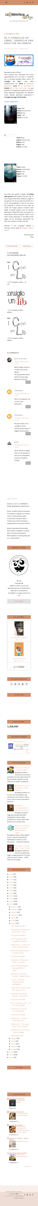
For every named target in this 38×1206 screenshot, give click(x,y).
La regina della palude (20, 1101)
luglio (13, 920)
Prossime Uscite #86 (18, 999)
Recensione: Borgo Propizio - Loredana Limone (21, 951)
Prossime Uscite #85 (18, 1015)
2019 (11, 893)
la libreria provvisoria (16, 1112)
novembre (14, 909)
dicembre (14, 907)
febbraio (14, 1046)
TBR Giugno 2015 (17, 1036)
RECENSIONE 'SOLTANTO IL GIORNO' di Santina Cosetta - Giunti (22, 1129)
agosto (13, 918)
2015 (11, 904)
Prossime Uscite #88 (18, 935)
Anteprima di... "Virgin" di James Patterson (19, 1019)
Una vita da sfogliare (16, 1125)
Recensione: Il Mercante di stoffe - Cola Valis (20, 961)
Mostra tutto (27, 1166)
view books (27, 752)
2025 (11, 877)
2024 (11, 879)
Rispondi (28, 382)
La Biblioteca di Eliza (12, 48)
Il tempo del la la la (19, 658)
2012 (11, 1057)
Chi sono (19, 601)
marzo (13, 1044)
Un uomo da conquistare (19, 637)
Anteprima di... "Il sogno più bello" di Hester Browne (20, 946)
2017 (11, 899)
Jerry (16, 442)
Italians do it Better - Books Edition (18, 1139)
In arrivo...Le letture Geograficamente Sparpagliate (17, 982)
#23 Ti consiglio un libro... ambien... (15, 311)
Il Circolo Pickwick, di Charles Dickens (22, 1114)
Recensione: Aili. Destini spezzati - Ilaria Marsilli (19, 994)
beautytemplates (9, 1196)
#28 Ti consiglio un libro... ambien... (15, 339)
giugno (13, 923)
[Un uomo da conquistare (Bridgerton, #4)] (19, 635)
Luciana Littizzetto (20, 660)
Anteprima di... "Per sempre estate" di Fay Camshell (20, 1025)
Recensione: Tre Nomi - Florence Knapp (22, 768)
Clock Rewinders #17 (18, 926)
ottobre (13, 912)
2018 (11, 896)
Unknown (18, 390)
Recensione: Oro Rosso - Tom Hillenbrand (19, 1010)
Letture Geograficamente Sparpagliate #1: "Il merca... (19, 968)
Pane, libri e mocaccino (16, 1099)
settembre (14, 915)
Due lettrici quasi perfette (18, 1153)
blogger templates (19, 1198)
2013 (11, 1055)
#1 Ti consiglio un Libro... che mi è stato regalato (21, 1004)
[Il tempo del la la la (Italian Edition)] (19, 655)
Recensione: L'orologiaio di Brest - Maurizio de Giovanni (22, 807)
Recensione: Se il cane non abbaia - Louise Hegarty (22, 787)
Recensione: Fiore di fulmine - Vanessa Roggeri (20, 1031)
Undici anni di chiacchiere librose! (22, 1156)
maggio (13, 1038)
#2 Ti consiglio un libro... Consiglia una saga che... (19, 940)
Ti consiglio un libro (11, 34)
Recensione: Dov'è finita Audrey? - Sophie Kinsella (20, 975)
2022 (11, 885)
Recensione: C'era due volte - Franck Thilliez (22, 847)
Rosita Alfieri (20, 359)
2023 (11, 882)
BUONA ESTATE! (22, 1141)
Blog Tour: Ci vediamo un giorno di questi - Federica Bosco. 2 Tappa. (22, 829)
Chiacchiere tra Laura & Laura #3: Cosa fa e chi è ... (21, 989)
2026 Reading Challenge (19, 741)
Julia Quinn (19, 639)
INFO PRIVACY (12, 499)
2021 (11, 888)
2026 (11, 874)
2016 (11, 901)
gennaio (13, 1049)
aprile (13, 1041)
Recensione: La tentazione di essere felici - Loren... (20, 930)
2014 (11, 1052)
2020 (11, 890)
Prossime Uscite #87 (18, 956)
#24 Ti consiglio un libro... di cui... (16, 283)
